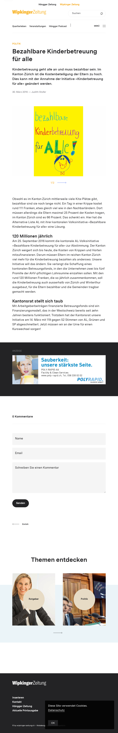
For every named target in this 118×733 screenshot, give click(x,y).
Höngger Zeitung (47, 5)
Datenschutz (56, 710)
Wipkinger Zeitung (69, 5)
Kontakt (17, 702)
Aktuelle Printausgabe (25, 711)
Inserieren (18, 698)
